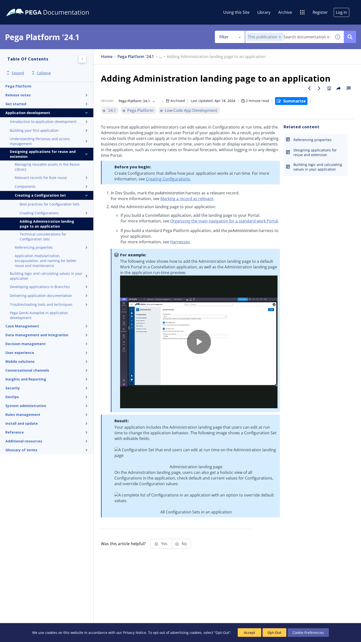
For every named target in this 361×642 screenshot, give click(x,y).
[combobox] (288, 37)
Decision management (25, 343)
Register (320, 12)
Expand (18, 73)
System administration (25, 405)
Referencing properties (34, 247)
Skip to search (59, 5)
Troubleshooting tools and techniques (41, 304)
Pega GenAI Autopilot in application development (39, 315)
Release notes (18, 95)
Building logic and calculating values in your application (46, 276)
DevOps (12, 396)
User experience (19, 352)
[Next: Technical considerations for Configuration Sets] (319, 88)
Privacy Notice (134, 632)
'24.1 (111, 110)
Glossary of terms (21, 450)
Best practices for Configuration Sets (50, 204)
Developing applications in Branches (40, 286)
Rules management (22, 414)
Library (263, 12)
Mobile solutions (20, 361)
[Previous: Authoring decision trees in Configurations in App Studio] (309, 88)
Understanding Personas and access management (40, 141)
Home (106, 57)
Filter (224, 37)
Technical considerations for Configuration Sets (43, 236)
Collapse (44, 73)
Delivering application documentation (41, 295)
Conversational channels (27, 370)
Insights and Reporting (25, 379)
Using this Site (236, 12)
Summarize (294, 101)
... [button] (160, 57)
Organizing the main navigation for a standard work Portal (224, 221)
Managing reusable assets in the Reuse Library (47, 167)
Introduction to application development (43, 121)
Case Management (22, 326)
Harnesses (180, 242)
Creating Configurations (39, 213)
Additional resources (23, 441)
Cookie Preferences (308, 632)
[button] (280, 37)
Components (25, 186)
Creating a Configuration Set (40, 195)
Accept (249, 632)
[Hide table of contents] (82, 59)
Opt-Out (274, 632)
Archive (285, 12)
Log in (341, 12)
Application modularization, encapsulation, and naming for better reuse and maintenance (46, 260)
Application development (27, 112)
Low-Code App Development (191, 110)
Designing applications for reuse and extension (43, 154)
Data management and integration (36, 335)
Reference (14, 432)
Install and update (21, 423)
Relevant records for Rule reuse (41, 177)
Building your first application (34, 130)
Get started (15, 104)
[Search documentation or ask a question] (350, 37)
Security (12, 388)
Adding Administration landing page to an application (47, 224)
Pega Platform (18, 86)
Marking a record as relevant (186, 198)
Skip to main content (22, 5)
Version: (107, 100)
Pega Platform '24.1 (135, 57)
